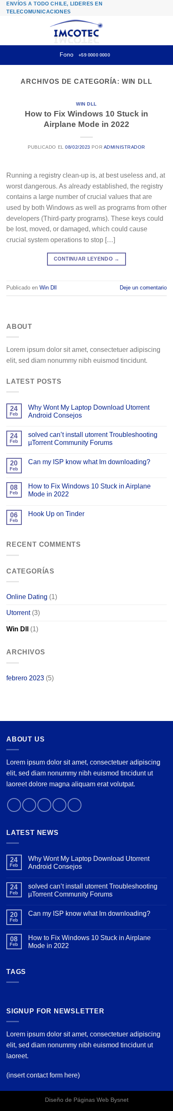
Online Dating (26, 596)
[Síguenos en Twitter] (44, 805)
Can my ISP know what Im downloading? (89, 461)
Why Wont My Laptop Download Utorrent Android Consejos (88, 411)
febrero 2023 (25, 678)
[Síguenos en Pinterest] (74, 805)
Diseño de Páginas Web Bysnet (86, 1099)
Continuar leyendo (86, 259)
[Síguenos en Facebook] (14, 805)
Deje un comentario (143, 287)
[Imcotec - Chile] (77, 30)
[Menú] (11, 31)
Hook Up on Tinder (56, 513)
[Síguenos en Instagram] (29, 805)
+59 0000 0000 (94, 54)
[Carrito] (162, 30)
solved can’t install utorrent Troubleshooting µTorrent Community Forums (92, 438)
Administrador (124, 147)
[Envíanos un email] (59, 805)
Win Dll (86, 103)
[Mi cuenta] (148, 30)
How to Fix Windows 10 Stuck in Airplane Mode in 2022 (89, 490)
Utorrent (18, 612)
